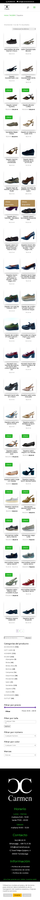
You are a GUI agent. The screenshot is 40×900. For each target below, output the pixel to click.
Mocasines (10, 679)
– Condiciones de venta (20, 870)
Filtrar (8, 711)
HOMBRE (8, 653)
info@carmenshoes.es (20, 847)
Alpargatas (10, 659)
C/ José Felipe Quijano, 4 (20, 850)
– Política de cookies (20, 873)
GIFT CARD (8, 650)
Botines (9, 669)
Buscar (28, 638)
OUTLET (7, 698)
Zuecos (8, 692)
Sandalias (9, 685)
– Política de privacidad (20, 867)
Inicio (6, 15)
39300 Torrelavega (20, 854)
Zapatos (9, 689)
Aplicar (7, 726)
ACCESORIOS (9, 647)
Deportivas (10, 676)
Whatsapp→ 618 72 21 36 (20, 844)
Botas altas (10, 666)
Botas (8, 662)
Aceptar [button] (17, 895)
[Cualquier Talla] (20, 721)
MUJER (12, 15)
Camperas (9, 672)
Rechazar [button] (7, 895)
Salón (8, 682)
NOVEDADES (9, 695)
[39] (20, 723)
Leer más (27, 895)
